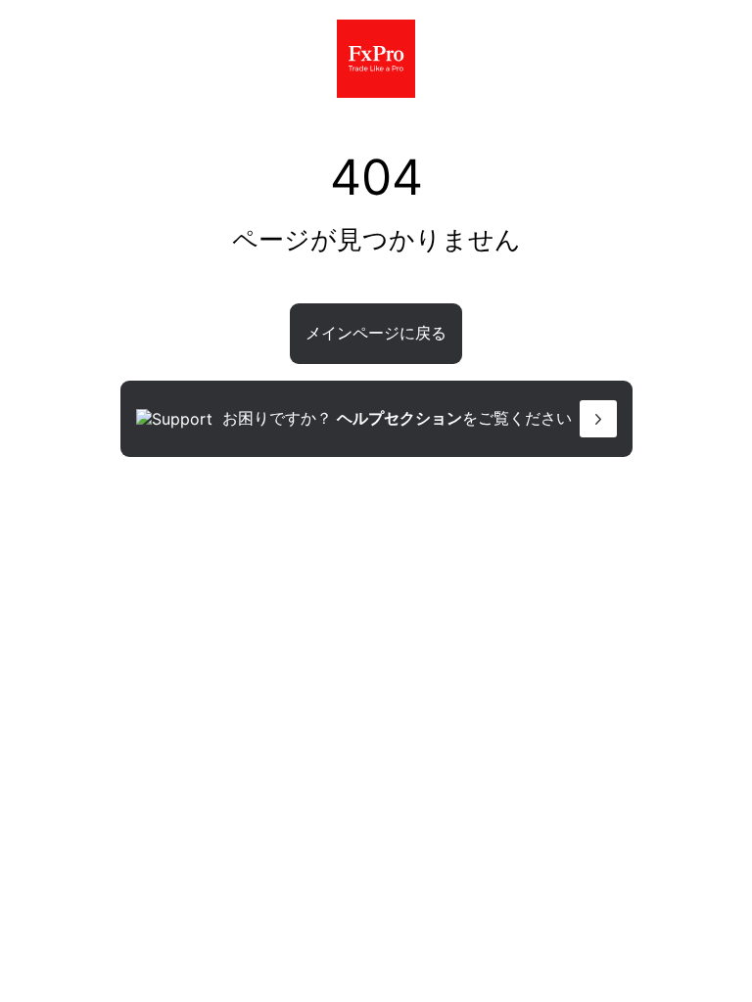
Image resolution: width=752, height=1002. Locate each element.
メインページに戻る (376, 332)
